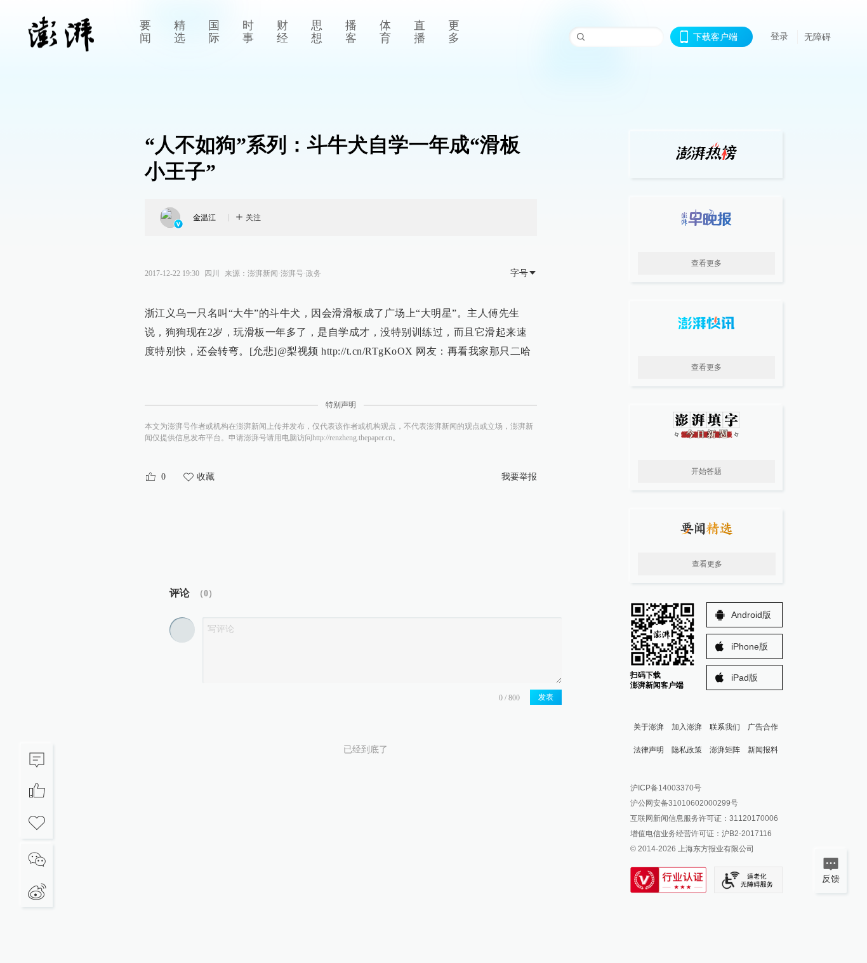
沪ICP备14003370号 (665, 787)
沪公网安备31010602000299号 (684, 803)
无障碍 (817, 37)
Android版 (751, 615)
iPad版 (744, 677)
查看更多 (706, 263)
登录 (779, 36)
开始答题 (706, 471)
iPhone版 (749, 646)
